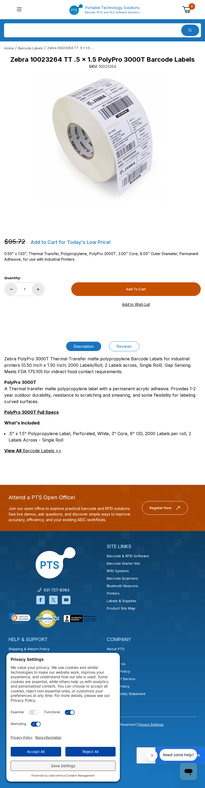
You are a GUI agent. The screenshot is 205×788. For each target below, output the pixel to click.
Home (9, 48)
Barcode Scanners (122, 578)
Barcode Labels (30, 48)
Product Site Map (121, 608)
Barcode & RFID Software (128, 556)
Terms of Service (121, 679)
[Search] (190, 30)
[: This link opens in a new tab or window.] (47, 618)
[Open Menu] (19, 10)
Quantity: (12, 278)
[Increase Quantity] (38, 289)
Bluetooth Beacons (122, 586)
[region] (102, 215)
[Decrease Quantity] (11, 289)
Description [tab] (84, 346)
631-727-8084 (55, 590)
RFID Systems (118, 571)
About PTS (115, 649)
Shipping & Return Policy (29, 649)
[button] (20, 618)
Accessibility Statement (126, 694)
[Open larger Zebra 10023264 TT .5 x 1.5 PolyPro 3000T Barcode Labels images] (102, 137)
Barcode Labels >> (32, 450)
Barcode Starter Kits (123, 563)
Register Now (160, 508)
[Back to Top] (188, 737)
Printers (113, 593)
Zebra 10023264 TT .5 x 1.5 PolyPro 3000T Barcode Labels (71, 48)
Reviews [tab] (124, 346)
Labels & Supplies (121, 601)
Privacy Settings (151, 725)
